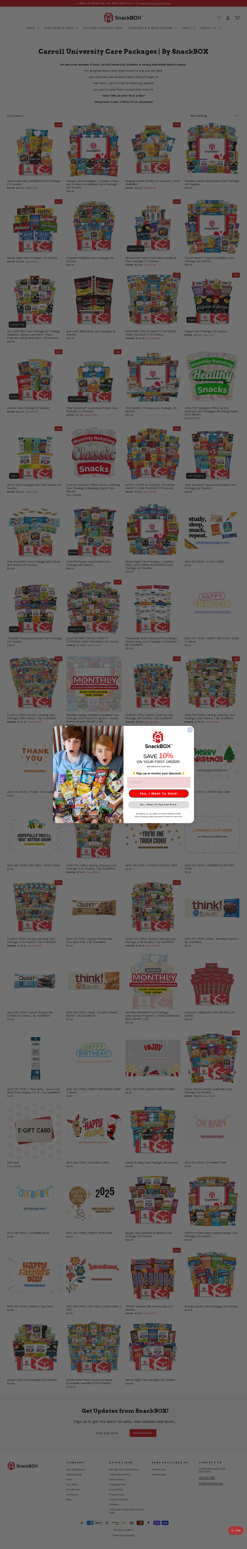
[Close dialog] (190, 730)
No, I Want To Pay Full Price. (158, 804)
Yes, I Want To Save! (159, 793)
